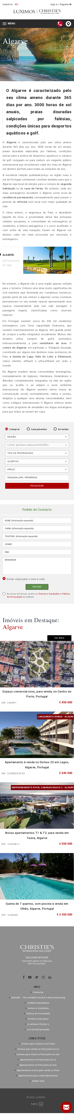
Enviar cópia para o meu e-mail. (26, 579)
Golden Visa (38, 1081)
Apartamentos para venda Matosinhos (38, 1076)
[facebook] (24, 977)
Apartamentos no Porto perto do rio (38, 1060)
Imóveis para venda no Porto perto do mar (38, 1054)
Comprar (14, 429)
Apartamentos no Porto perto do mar (38, 1065)
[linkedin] (49, 977)
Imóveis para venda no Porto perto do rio (38, 1049)
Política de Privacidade (38, 1013)
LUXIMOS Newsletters (38, 1003)
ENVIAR (37, 586)
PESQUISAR (37, 485)
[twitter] (37, 977)
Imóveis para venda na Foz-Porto (38, 1044)
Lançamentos (39, 429)
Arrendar (63, 429)
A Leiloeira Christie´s (38, 1024)
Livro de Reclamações (38, 1029)
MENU (9, 24)
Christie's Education (38, 1019)
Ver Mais (59, 638)
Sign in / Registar (60, 4)
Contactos (38, 992)
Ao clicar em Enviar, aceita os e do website (38, 595)
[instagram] (43, 977)
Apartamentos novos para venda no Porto (38, 1070)
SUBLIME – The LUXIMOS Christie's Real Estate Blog (38, 997)
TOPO (34, 1104)
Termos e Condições (49, 594)
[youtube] (30, 977)
